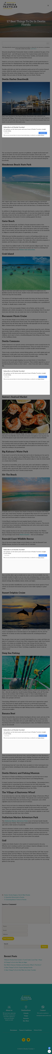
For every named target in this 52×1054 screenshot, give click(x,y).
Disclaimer (13, 1030)
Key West (26, 1021)
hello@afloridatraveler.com (43, 1015)
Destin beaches (24, 534)
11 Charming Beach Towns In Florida (15, 899)
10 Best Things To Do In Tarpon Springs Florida (18, 967)
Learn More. (34, 48)
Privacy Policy (38, 1030)
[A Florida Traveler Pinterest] (28, 1040)
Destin (6, 895)
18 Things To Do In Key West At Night (15, 962)
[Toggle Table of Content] (47, 43)
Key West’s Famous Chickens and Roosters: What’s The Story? (22, 965)
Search (6, 944)
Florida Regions (13, 895)
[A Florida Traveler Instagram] (23, 1040)
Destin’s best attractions (27, 249)
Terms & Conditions (25, 1030)
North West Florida (24, 895)
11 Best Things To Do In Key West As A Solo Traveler (20, 970)
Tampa (26, 1016)
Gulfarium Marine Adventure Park (16, 821)
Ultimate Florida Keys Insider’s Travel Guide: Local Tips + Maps (23, 960)
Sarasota (26, 1018)
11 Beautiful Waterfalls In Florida (14, 897)
